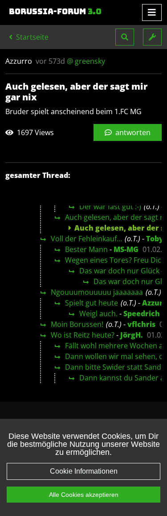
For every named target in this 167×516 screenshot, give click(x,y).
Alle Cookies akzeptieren (83, 494)
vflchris (141, 324)
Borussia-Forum (55, 12)
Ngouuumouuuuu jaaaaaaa (97, 292)
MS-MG (126, 249)
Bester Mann (86, 249)
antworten (132, 132)
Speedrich (141, 313)
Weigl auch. (98, 313)
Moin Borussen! (77, 324)
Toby (154, 239)
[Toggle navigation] (152, 12)
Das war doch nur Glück (119, 271)
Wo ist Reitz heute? (82, 335)
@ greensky (86, 61)
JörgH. (131, 335)
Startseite (31, 37)
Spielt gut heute (91, 303)
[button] (124, 37)
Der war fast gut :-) (110, 206)
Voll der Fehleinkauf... (86, 239)
